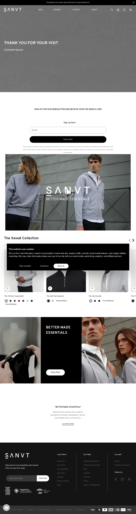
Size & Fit (61, 465)
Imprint (31, 510)
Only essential (25, 266)
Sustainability (62, 469)
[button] (112, 10)
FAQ (85, 469)
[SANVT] (12, 10)
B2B (59, 485)
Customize (44, 266)
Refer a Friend (63, 481)
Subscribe (68, 139)
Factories (61, 473)
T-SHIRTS (76, 10)
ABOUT (94, 10)
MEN (40, 10)
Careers (87, 473)
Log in (117, 461)
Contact (87, 477)
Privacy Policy (44, 510)
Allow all (61, 266)
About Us (61, 461)
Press (86, 481)
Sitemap (80, 510)
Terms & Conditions (64, 510)
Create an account (122, 465)
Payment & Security (92, 465)
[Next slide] (133, 240)
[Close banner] (133, 2)
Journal (60, 477)
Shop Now (55, 372)
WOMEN (57, 10)
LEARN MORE (68, 424)
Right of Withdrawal (92, 485)
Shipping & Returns (91, 461)
